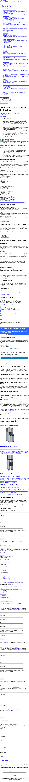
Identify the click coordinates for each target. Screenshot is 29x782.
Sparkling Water (6, 34)
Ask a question (14, 357)
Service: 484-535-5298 (6, 99)
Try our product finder (4, 334)
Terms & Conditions (4, 589)
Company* (12, 531)
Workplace (7, 545)
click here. (11, 531)
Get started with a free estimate (6, 304)
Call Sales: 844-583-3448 (5, 6)
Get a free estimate (4, 103)
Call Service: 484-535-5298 (6, 5)
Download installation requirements (16, 202)
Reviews (4, 570)
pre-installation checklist (13, 410)
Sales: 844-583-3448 (5, 100)
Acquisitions (5, 569)
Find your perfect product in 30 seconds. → (16, 1)
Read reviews (3, 116)
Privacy (17, 589)
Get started (2, 552)
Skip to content (3, 0)
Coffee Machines (6, 42)
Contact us (5, 574)
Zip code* (2, 603)
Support (4, 79)
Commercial (12, 545)
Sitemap (20, 589)
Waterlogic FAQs (6, 578)
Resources (5, 43)
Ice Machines (5, 33)
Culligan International (4, 97)
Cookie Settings (12, 589)
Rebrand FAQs (6, 577)
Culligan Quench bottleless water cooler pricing (13, 582)
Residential (5, 94)
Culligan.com (5, 642)
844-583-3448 (6, 559)
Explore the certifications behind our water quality (10, 231)
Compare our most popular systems (14, 494)
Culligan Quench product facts (9, 581)
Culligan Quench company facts (9, 579)
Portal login (4, 101)
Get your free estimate (4, 221)
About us (5, 566)
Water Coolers (6, 8)
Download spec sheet (4, 202)
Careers (4, 567)
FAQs (4, 576)
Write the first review (14, 348)
